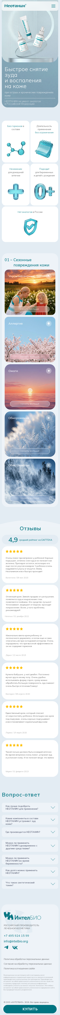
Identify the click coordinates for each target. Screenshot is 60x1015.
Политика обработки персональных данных (26, 959)
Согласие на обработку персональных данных (28, 963)
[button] (30, 1009)
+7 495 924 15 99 (16, 936)
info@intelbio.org (16, 941)
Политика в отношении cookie (19, 968)
